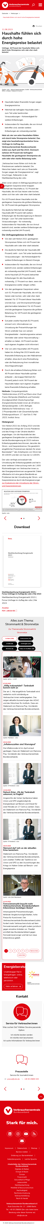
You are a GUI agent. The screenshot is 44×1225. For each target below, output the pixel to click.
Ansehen (5, 608)
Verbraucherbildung (22, 1196)
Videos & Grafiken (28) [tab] (26, 649)
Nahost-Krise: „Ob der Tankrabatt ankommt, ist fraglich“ (19, 792)
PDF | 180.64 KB (8, 611)
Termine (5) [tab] (9, 649)
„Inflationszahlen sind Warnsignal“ (19, 743)
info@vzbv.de (22, 1215)
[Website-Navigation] (40, 5)
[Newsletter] (22, 1141)
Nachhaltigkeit (22, 1190)
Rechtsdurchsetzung (22, 1193)
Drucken (38, 26)
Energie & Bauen (22, 1172)
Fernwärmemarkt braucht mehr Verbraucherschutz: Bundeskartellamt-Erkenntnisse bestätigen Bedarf (21, 905)
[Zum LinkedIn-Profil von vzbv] (10, 1134)
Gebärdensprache (14, 1159)
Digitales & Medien (22, 1169)
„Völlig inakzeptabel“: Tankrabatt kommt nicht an (18, 686)
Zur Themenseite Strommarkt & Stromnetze (22, 631)
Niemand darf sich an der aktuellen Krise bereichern (19, 848)
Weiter (39, 518)
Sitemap (34, 1148)
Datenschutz (22, 1148)
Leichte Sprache (31, 1159)
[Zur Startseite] (13, 5)
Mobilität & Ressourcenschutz (22, 1188)
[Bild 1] (21, 518)
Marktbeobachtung (22, 1185)
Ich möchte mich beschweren (21, 1038)
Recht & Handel (22, 1198)
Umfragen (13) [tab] (26, 644)
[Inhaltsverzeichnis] (2, 186)
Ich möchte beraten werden (22, 1035)
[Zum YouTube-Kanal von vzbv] (26, 1134)
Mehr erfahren (12, 986)
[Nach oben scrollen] (41, 1097)
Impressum (9, 1148)
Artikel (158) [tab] (9, 638)
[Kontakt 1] (21, 1089)
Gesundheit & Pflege (22, 1180)
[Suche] (33, 5)
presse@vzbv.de (13, 1079)
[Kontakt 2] (24, 1089)
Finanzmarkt (22, 1177)
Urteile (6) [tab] (9, 644)
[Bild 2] (24, 518)
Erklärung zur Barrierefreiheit (22, 1155)
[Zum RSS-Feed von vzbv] (34, 1134)
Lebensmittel (22, 1182)
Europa (22, 1174)
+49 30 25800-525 (31, 1079)
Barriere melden (22, 1152)
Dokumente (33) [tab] (25, 638)
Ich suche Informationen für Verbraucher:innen (21, 1040)
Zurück (5, 518)
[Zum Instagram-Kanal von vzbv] (18, 1134)
